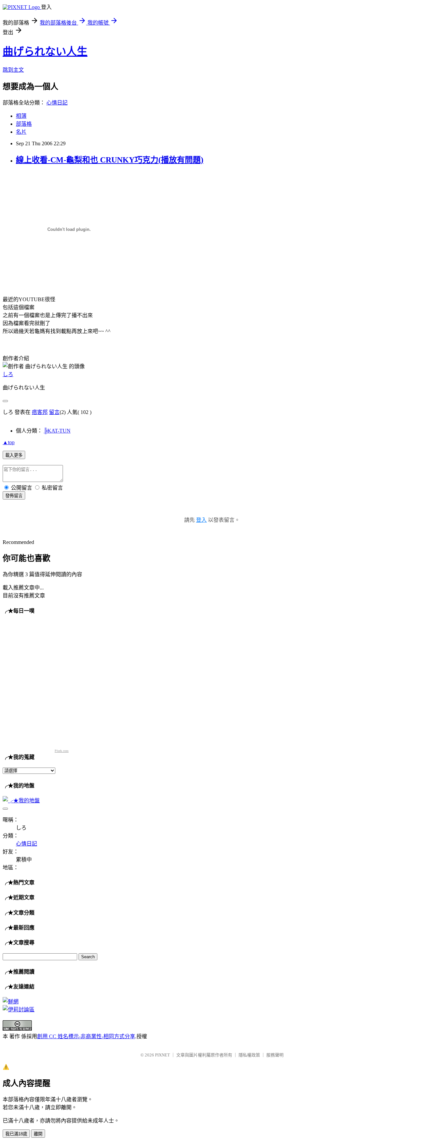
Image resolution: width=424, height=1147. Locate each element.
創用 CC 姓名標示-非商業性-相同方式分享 (86, 1036)
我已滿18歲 (16, 1133)
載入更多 (14, 455)
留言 (54, 412)
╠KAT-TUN (57, 431)
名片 (21, 132)
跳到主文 (13, 70)
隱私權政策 (249, 1054)
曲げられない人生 (45, 51)
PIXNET (162, 1054)
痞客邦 (40, 412)
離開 (38, 1133)
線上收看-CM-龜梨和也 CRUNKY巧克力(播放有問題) (109, 160)
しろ (8, 374)
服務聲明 (275, 1054)
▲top (9, 442)
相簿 (21, 116)
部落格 (24, 124)
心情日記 (57, 102)
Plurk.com (62, 751)
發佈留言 (14, 495)
